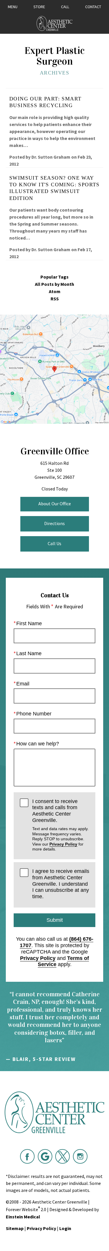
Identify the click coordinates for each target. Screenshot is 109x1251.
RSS (55, 299)
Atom (54, 291)
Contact (93, 6)
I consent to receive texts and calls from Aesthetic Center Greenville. (60, 824)
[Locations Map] (54, 369)
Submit (55, 920)
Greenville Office (54, 451)
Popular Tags (54, 277)
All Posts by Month (54, 284)
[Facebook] (27, 1156)
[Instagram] (80, 1156)
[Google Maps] (45, 1156)
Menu (12, 6)
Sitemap (15, 1228)
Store (39, 6)
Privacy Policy (63, 844)
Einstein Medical (23, 1217)
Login (65, 1228)
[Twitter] (62, 1156)
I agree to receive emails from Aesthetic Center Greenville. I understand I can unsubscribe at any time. (60, 883)
